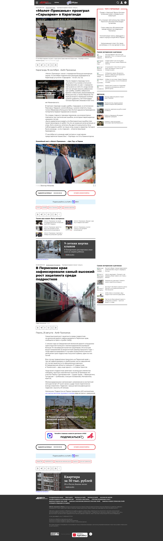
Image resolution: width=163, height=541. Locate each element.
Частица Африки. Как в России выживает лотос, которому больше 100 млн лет (115, 56)
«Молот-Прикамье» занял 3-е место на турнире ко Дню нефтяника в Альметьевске (52, 228)
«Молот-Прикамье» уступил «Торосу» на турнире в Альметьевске (82, 228)
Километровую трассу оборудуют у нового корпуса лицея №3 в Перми (112, 36)
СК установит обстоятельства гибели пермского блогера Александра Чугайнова (112, 21)
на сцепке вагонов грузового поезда (59, 393)
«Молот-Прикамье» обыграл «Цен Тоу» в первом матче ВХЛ (84, 221)
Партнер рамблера (65, 534)
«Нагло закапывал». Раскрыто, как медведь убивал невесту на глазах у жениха (115, 276)
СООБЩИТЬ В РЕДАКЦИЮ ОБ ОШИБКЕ (59, 503)
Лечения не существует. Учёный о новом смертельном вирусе (115, 281)
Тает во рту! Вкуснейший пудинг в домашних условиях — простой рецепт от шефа (115, 300)
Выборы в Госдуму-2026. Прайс (58, 501)
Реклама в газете (93, 497)
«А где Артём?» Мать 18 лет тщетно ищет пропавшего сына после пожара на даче (115, 68)
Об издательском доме (56, 497)
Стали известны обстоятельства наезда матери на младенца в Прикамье (112, 29)
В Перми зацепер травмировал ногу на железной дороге (67, 418)
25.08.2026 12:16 (40, 265)
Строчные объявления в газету (101, 499)
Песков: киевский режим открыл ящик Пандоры (114, 97)
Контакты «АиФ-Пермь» (83, 499)
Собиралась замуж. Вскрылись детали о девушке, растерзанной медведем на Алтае (115, 74)
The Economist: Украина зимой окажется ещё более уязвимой (114, 103)
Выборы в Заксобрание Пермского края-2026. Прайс (84, 501)
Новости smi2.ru (42, 259)
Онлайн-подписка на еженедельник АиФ (61, 499)
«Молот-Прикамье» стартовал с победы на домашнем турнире (53, 233)
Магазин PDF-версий (106, 497)
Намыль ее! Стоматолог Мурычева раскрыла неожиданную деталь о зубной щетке (115, 87)
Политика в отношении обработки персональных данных (63, 520)
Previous (39, 161)
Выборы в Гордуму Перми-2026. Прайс (113, 501)
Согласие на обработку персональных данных (60, 519)
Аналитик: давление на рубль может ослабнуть (115, 110)
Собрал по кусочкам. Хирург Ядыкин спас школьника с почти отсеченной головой (116, 81)
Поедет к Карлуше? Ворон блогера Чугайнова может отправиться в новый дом (112, 14)
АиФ (57, 60)
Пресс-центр (69, 497)
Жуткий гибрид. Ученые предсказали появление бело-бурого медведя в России (116, 269)
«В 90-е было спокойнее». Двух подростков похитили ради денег (115, 293)
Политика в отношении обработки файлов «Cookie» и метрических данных (68, 521)
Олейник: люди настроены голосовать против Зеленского (114, 122)
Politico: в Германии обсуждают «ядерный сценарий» (114, 116)
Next (91, 161)
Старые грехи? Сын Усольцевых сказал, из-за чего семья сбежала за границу (115, 62)
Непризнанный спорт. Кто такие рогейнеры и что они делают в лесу (112, 44)
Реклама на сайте (80, 497)
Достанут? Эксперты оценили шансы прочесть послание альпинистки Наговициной (116, 288)
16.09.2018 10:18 (40, 7)
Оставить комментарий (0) (81, 193)
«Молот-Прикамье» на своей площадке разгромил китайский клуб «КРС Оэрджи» (53, 222)
